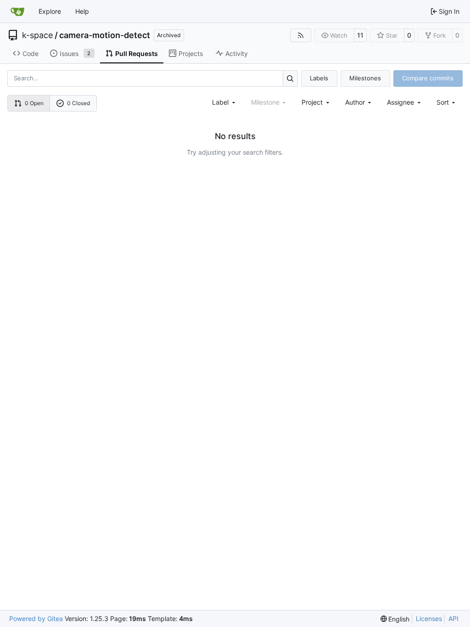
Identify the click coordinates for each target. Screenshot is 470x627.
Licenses (429, 618)
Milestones (365, 78)
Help (82, 11)
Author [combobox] (355, 102)
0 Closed (78, 103)
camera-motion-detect (104, 35)
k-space (37, 35)
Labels (319, 78)
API (453, 618)
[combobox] (224, 102)
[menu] (447, 102)
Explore (50, 11)
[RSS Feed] (300, 35)
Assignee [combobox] (400, 102)
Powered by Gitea (36, 618)
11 (360, 35)
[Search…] (290, 78)
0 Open (34, 103)
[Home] (17, 11)
